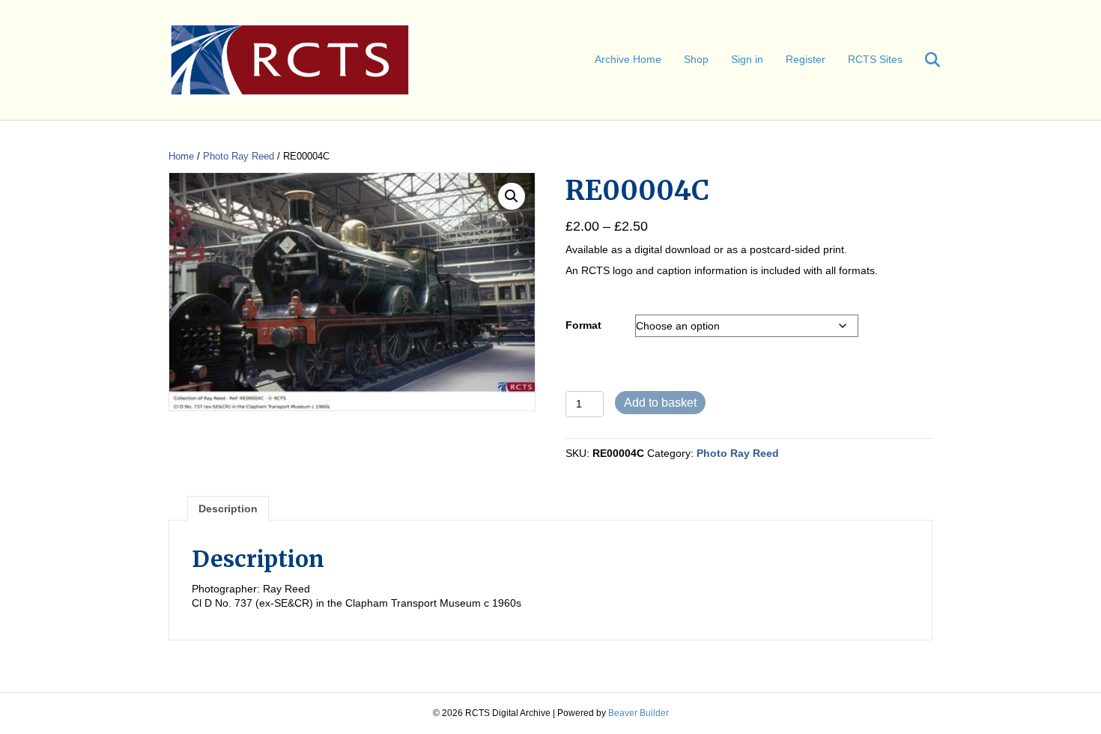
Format (583, 325)
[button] (511, 196)
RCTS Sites (875, 59)
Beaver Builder (638, 713)
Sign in (747, 59)
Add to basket (660, 402)
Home (181, 156)
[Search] (923, 60)
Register (805, 59)
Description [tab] (228, 509)
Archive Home (628, 59)
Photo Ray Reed (238, 156)
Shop (696, 59)
